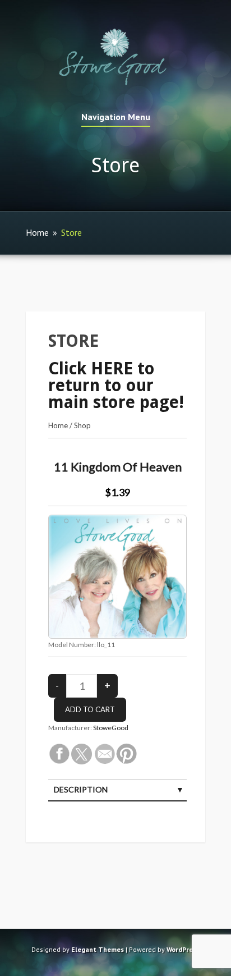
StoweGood (110, 727)
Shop (82, 425)
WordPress (183, 949)
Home (37, 232)
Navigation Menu (115, 117)
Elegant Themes (97, 949)
